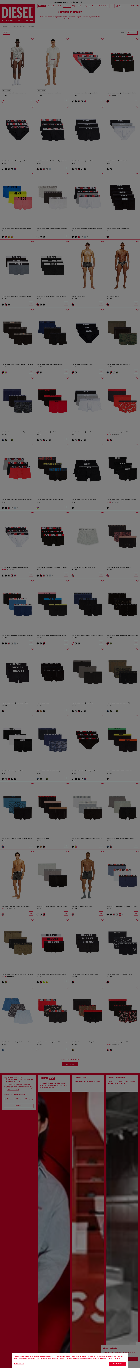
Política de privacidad (99, 1358)
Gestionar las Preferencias (75, 1358)
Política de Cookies (114, 1358)
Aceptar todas (117, 1364)
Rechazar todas (19, 1364)
